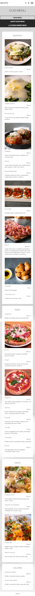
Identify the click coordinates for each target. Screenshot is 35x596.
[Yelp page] (25, 3)
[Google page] (28, 3)
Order (17, 594)
